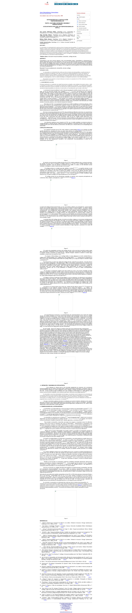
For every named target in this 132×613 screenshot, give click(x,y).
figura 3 (51, 226)
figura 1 (79, 129)
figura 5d (64, 345)
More (79, 37)
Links (61, 524)
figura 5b (46, 344)
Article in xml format (82, 20)
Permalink (80, 40)
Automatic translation (83, 28)
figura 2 (73, 177)
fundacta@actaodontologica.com (66, 611)
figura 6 (79, 484)
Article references (82, 22)
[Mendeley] (77, 37)
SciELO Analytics (82, 17)
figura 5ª (65, 340)
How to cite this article (83, 24)
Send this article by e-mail (83, 29)
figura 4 (84, 292)
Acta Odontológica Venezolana (49, 12)
